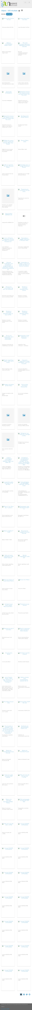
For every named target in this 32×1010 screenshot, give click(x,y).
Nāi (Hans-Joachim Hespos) (23, 661)
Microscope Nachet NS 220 (7, 27)
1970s (9, 14)
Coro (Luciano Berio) (6, 661)
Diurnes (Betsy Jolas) (22, 149)
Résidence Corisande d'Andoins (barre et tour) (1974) (7, 321)
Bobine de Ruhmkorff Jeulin (23, 759)
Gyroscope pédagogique (7, 100)
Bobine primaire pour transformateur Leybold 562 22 (24, 687)
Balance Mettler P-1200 (7, 539)
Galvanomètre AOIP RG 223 (24, 710)
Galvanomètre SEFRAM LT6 (7, 222)
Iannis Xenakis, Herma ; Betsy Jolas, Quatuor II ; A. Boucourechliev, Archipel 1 (7, 687)
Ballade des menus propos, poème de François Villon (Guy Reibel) (7, 150)
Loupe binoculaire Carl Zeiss (23, 27)
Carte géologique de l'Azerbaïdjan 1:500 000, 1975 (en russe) (24, 492)
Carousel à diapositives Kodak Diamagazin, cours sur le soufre (24, 370)
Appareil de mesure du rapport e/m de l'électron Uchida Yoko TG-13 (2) (23, 101)
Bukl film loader (5, 395)
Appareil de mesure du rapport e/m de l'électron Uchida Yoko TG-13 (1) (7, 126)
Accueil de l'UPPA (5, 1008)
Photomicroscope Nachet (23, 612)
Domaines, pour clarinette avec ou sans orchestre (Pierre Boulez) (7, 206)
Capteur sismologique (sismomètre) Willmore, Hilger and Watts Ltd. (6, 467)
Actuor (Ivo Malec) (22, 588)
